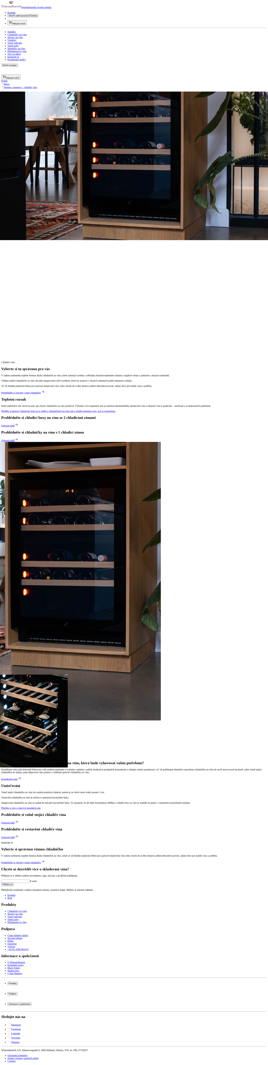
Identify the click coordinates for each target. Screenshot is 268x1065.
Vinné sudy (13, 45)
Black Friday (13, 968)
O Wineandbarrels (16, 962)
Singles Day (13, 970)
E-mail (33, 881)
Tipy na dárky (14, 54)
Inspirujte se (13, 57)
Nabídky (11, 31)
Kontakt (11, 12)
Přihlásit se (7, 884)
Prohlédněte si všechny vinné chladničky (21, 392)
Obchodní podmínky (17, 1055)
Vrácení (11, 946)
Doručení (12, 943)
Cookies (11, 1061)
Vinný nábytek (14, 43)
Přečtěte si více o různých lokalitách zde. (21, 808)
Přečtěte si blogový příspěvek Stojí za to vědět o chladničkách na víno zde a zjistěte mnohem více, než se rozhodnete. (58, 411)
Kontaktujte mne (9, 779)
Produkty (13, 983)
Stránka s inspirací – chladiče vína (20, 87)
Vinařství (11, 40)
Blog (9, 898)
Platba (10, 941)
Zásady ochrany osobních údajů (23, 1058)
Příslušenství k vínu (17, 51)
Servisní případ (14, 938)
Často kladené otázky (17, 935)
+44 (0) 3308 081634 (17, 949)
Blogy (7, 84)
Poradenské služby (16, 59)
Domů (4, 81)
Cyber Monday (14, 973)
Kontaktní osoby (15, 965)
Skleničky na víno (16, 48)
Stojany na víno (15, 37)
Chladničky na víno (17, 34)
